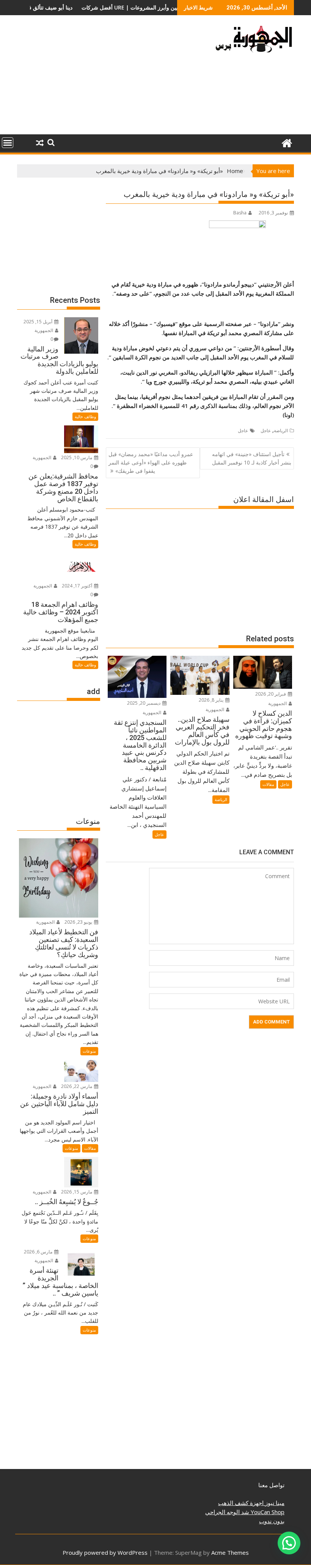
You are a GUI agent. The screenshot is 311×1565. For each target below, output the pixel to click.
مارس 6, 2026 (38, 1252)
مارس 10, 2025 (77, 457)
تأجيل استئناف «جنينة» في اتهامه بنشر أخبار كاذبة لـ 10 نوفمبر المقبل (251, 458)
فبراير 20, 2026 (271, 694)
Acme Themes (230, 1552)
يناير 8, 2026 (212, 700)
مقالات (268, 784)
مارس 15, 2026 (77, 1192)
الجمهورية (278, 703)
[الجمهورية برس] (286, 142)
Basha (240, 212)
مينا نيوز (274, 1503)
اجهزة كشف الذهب (241, 1503)
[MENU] (7, 142)
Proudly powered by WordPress (105, 1552)
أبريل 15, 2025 (38, 321)
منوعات (89, 1051)
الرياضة (281, 430)
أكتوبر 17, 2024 (77, 586)
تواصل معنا (271, 1485)
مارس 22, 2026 (77, 1086)
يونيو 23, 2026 (78, 922)
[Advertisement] (111, 78)
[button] (289, 1543)
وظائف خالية (85, 416)
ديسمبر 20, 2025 (144, 703)
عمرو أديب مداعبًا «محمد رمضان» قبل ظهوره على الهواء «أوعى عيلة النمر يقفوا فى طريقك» (150, 462)
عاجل (266, 430)
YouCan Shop (266, 1512)
